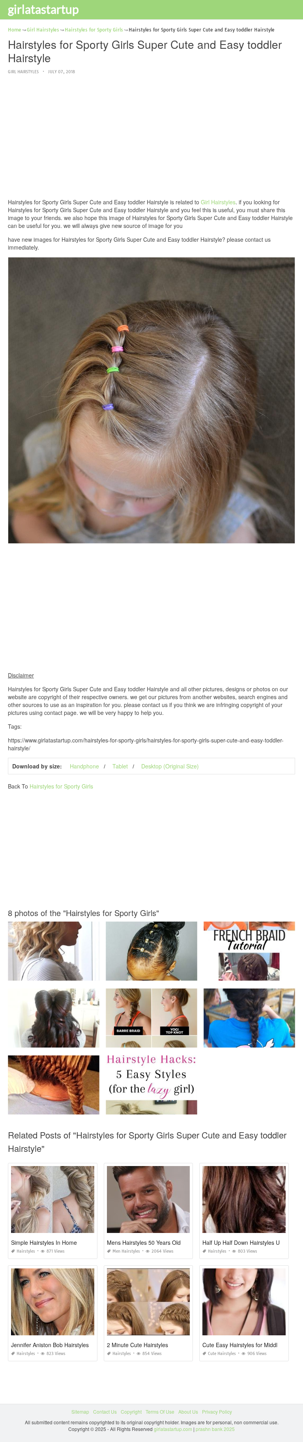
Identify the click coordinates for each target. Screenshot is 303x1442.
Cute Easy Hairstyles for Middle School (250, 1345)
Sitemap (80, 1411)
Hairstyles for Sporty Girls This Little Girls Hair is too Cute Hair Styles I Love (90, 1040)
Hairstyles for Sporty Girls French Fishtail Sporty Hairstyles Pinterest (82, 1107)
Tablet (120, 766)
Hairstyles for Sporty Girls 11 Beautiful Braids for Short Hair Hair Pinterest (88, 973)
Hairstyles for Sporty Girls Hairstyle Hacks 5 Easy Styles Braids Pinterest (185, 1107)
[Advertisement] (151, 137)
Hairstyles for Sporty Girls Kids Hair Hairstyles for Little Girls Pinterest (181, 973)
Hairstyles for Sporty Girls (61, 786)
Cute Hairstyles (222, 1353)
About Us (188, 1411)
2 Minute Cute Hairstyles (137, 1345)
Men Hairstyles (126, 1251)
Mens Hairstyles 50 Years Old (144, 1242)
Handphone (84, 766)
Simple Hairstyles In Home (44, 1242)
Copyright (131, 1411)
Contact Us (105, 1411)
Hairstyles (26, 1251)
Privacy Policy (217, 1411)
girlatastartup (43, 9)
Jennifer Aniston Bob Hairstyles (50, 1345)
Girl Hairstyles (23, 71)
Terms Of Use (160, 1411)
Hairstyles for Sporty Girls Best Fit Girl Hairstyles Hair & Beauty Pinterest (184, 1040)
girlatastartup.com (173, 1428)
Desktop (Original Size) (170, 766)
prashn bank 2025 (215, 1428)
